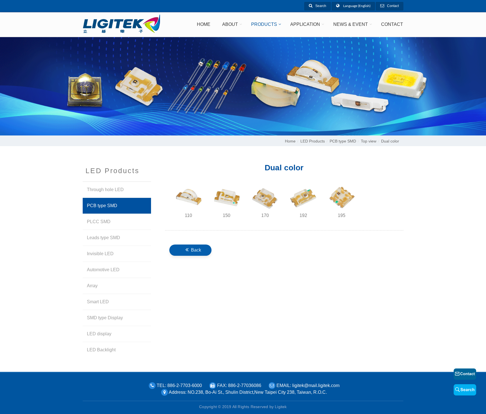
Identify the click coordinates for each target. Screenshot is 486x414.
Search (320, 6)
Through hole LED (105, 189)
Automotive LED (103, 269)
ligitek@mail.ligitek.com (315, 385)
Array (92, 285)
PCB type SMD (343, 141)
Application (305, 24)
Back (195, 250)
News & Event (350, 24)
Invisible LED (100, 253)
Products (264, 24)
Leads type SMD (103, 237)
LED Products (312, 141)
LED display (99, 333)
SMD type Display (105, 317)
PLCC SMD (99, 221)
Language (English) (356, 6)
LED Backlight (101, 349)
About (230, 24)
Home (203, 24)
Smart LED (98, 301)
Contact (393, 6)
